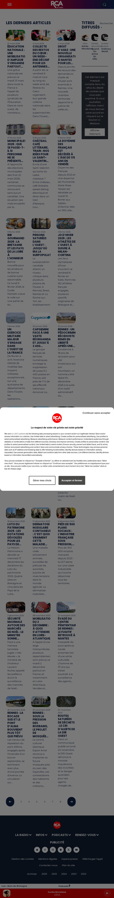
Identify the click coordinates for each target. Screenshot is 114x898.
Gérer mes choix (42, 480)
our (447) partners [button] (18, 433)
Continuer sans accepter (96, 412)
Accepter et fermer (71, 480)
